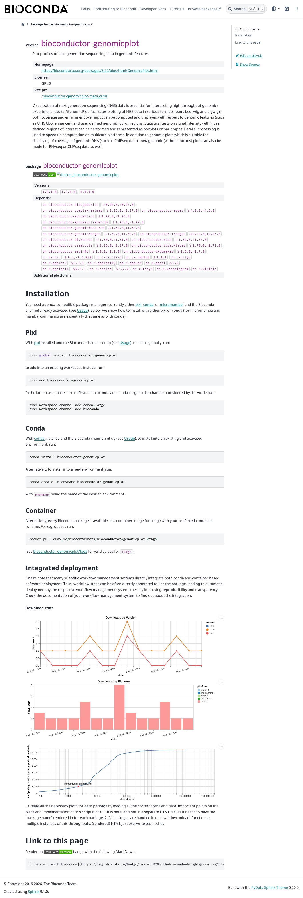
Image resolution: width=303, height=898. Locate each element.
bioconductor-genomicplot (65, 96)
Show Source (249, 64)
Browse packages (202, 8)
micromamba (171, 304)
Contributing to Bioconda (114, 8)
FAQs (85, 8)
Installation (243, 35)
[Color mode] (275, 9)
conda (148, 304)
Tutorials (177, 8)
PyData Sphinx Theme (269, 887)
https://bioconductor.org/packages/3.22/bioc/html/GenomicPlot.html (99, 70)
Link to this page (247, 42)
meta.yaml (98, 96)
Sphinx (33, 891)
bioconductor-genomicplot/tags (60, 551)
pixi (138, 304)
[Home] (22, 24)
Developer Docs (153, 8)
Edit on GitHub (250, 55)
